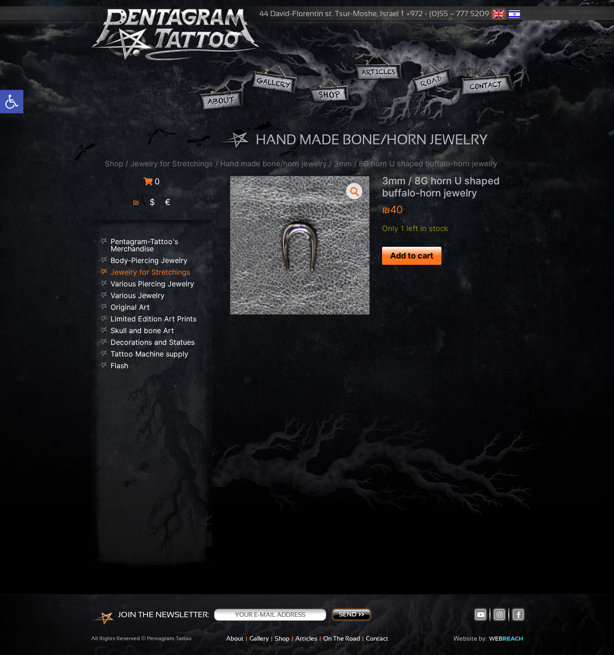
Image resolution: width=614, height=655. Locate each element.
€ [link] (167, 202)
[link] (11, 101)
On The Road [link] (341, 638)
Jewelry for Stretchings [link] (171, 163)
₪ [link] (136, 202)
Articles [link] (306, 638)
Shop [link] (114, 163)
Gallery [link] (259, 638)
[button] (354, 191)
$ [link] (152, 202)
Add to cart (411, 255)
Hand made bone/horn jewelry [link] (273, 163)
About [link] (235, 638)
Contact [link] (377, 638)
